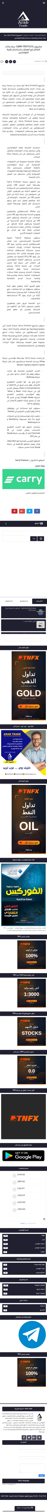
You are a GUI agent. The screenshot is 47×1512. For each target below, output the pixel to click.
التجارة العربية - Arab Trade (9, 1496)
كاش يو (42, 1310)
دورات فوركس (40, 1268)
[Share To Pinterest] (14, 511)
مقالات (42, 1252)
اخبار (43, 1240)
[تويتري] (29, 1437)
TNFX (43, 1236)
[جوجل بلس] (34, 1437)
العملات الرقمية (40, 1285)
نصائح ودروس (40, 1272)
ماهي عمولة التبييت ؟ (29, 621)
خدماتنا (42, 1306)
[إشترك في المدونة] (39, 1437)
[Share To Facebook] (37, 511)
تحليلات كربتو (41, 1289)
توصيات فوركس (40, 1248)
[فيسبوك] (24, 1437)
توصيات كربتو (40, 1293)
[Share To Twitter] (30, 511)
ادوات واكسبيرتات (39, 1264)
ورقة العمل (40, 466)
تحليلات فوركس (40, 1244)
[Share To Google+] (22, 511)
